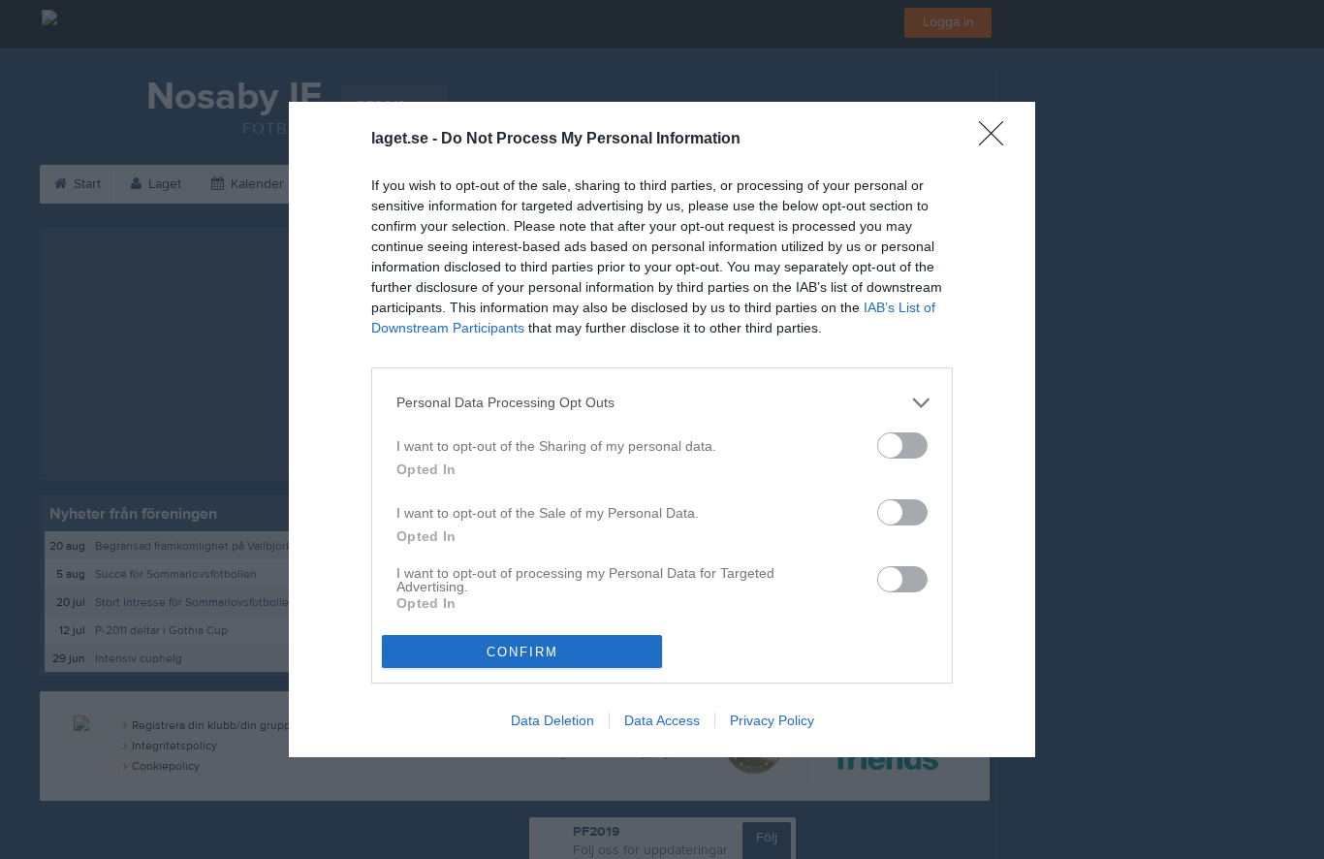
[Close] (997, 139)
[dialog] (662, 430)
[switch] (902, 445)
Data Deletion (552, 720)
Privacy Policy (772, 720)
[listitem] (662, 403)
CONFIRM (522, 652)
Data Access (662, 720)
